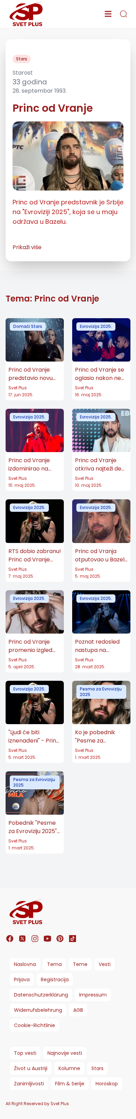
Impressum (93, 994)
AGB (78, 1010)
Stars (21, 59)
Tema (54, 964)
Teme (80, 964)
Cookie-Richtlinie (34, 1025)
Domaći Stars (27, 326)
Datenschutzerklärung (41, 994)
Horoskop (107, 1083)
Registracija (55, 979)
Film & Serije (69, 1083)
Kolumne (69, 1068)
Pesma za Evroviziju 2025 (101, 691)
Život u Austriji (30, 1068)
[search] (123, 14)
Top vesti (25, 1053)
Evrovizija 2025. (96, 326)
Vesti (105, 964)
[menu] (108, 14)
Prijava (22, 979)
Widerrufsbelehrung (38, 1010)
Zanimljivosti (29, 1083)
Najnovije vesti (64, 1053)
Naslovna (25, 964)
